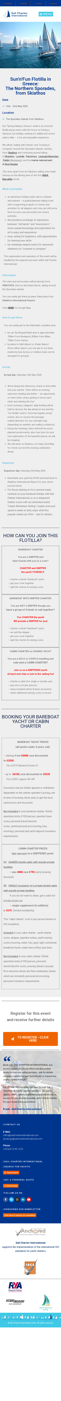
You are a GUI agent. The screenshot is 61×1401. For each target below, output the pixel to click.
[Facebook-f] (5, 1199)
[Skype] (11, 1199)
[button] (46, 14)
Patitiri (6, 160)
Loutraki (20, 156)
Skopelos (9, 156)
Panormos (31, 156)
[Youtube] (28, 1199)
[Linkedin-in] (22, 1199)
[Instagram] (17, 1199)
